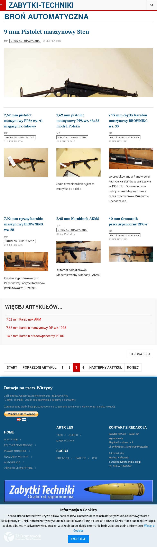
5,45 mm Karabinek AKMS (77, 219)
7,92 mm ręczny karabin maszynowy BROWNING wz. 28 (23, 224)
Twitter (80, 458)
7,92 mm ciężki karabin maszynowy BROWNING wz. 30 (128, 120)
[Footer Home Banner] (78, 491)
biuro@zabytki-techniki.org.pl (125, 461)
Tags (59, 435)
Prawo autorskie (15, 451)
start (12, 367)
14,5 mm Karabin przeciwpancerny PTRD (35, 336)
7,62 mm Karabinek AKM (23, 319)
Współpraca (12, 462)
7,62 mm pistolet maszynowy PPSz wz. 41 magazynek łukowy (23, 120)
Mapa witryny (65, 440)
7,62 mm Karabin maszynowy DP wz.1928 (36, 328)
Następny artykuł (105, 367)
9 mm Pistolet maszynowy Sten (46, 31)
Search (73, 435)
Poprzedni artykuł (39, 367)
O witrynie (11, 439)
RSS (94, 458)
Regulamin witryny (16, 456)
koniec (133, 367)
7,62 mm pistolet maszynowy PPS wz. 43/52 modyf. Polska (77, 120)
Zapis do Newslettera (18, 468)
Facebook (62, 458)
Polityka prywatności (18, 445)
